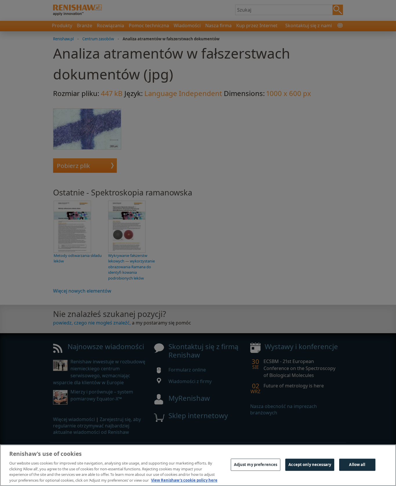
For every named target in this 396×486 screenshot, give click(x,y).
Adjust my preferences (255, 464)
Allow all (357, 464)
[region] (198, 465)
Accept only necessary (309, 464)
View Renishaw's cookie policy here (184, 480)
